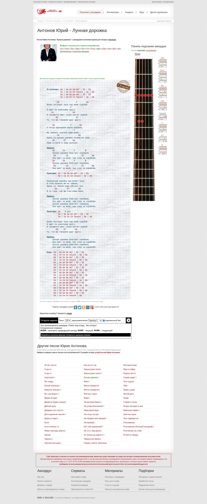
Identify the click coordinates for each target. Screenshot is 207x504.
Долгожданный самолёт (54, 414)
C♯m (67, 49)
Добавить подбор (44, 485)
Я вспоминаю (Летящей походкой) (138, 427)
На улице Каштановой (93, 406)
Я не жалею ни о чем (132, 431)
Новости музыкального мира (117, 489)
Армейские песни (146, 481)
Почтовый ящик (130, 365)
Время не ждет (50, 398)
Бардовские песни (146, 485)
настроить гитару (40, 2)
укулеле (112, 40)
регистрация (157, 2)
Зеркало (48, 439)
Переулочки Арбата (92, 439)
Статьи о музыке (112, 485)
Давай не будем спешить (55, 402)
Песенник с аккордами (53, 21)
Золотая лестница (52, 443)
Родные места (129, 373)
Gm (98, 49)
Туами (126, 398)
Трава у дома (129, 390)
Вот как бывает (50, 394)
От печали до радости (93, 435)
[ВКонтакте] (75, 307)
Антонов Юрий (68, 21)
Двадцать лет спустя (53, 410)
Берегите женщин (52, 390)
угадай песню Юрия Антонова (107, 352)
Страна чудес (129, 377)
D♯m (78, 49)
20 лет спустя (50, 365)
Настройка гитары (78, 477)
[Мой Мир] (87, 307)
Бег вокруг (49, 381)
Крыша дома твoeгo (92, 369)
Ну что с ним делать (93, 431)
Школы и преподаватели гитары (51, 489)
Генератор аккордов (79, 485)
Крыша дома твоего (92, 373)
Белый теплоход (51, 386)
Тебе (125, 386)
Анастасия (49, 377)
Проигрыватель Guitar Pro (82, 489)
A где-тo (47, 369)
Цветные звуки (129, 414)
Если (46, 422)
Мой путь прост (90, 394)
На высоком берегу (92, 402)
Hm (119, 49)
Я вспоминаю (129, 422)
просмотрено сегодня (86, 2)
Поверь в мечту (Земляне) (95, 443)
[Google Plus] (92, 307)
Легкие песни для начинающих (152, 489)
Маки (86, 381)
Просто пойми (129, 369)
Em (83, 49)
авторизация (168, 2)
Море (86, 398)
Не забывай (89, 422)
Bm (114, 49)
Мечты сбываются (92, 390)
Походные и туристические (150, 477)
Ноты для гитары (112, 481)
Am (109, 49)
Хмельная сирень (130, 410)
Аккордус (40, 21)
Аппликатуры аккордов (81, 481)
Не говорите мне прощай (94, 418)
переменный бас (113, 320)
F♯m (93, 49)
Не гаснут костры (91, 414)
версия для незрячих (164, 21)
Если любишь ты (51, 427)
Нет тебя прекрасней (93, 427)
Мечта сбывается (91, 386)
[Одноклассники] (83, 307)
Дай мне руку (50, 406)
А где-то (47, 373)
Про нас (40, 477)
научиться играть (55, 2)
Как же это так (90, 365)
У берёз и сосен (130, 402)
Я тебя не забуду (130, 435)
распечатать (65, 51)
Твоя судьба (128, 381)
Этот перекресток (130, 418)
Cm (61, 49)
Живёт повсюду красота (54, 431)
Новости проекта (44, 481)
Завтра (47, 435)
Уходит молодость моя (133, 406)
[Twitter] (79, 307)
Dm (72, 49)
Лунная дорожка (91, 377)
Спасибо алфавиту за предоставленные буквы (75, 498)
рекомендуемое (70, 2)
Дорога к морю (50, 418)
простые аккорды (81, 51)
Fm (87, 49)
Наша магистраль (91, 410)
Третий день (128, 394)
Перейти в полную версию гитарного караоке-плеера (65, 335)
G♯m (104, 49)
